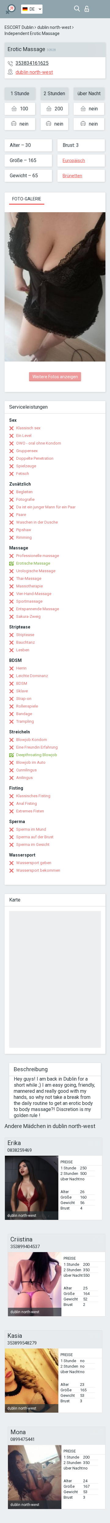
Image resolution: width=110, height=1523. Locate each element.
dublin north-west (54, 27)
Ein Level (23, 435)
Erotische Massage (33, 563)
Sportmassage (29, 601)
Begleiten (24, 492)
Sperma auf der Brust (34, 837)
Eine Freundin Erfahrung (37, 747)
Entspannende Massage (37, 609)
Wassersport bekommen (38, 870)
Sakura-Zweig (28, 616)
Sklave (22, 691)
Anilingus (24, 777)
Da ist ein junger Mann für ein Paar (45, 507)
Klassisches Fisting (33, 796)
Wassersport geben (33, 862)
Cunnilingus (26, 770)
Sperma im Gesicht (33, 844)
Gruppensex (27, 450)
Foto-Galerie (26, 198)
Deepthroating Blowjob (36, 755)
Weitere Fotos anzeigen (55, 376)
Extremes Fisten (30, 811)
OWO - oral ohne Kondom (38, 443)
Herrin (21, 668)
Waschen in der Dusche (37, 522)
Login (88, 7)
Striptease (25, 634)
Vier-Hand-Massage (33, 593)
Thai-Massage (28, 578)
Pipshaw (23, 530)
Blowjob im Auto (31, 762)
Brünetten (72, 175)
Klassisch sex (28, 428)
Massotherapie (29, 586)
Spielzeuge (26, 466)
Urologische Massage (35, 571)
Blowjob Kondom (31, 739)
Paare (21, 514)
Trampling (25, 721)
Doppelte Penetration (34, 458)
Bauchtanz (25, 642)
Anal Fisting (26, 803)
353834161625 (32, 63)
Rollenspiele (27, 706)
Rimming (24, 537)
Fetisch (22, 473)
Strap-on (23, 698)
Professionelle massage (37, 555)
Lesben (22, 650)
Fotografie (25, 499)
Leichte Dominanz (32, 675)
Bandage (24, 713)
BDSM (21, 683)
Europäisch (74, 160)
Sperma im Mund (31, 829)
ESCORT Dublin (19, 27)
